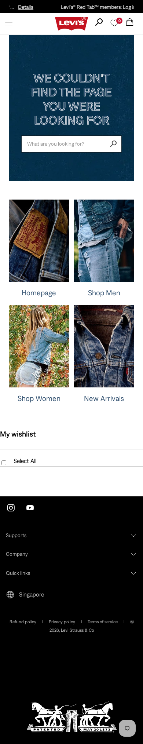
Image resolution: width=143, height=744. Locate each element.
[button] (8, 24)
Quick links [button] (18, 573)
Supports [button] (16, 535)
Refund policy (23, 621)
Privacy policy (62, 621)
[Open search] (99, 22)
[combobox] (71, 144)
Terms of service (103, 621)
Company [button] (17, 554)
